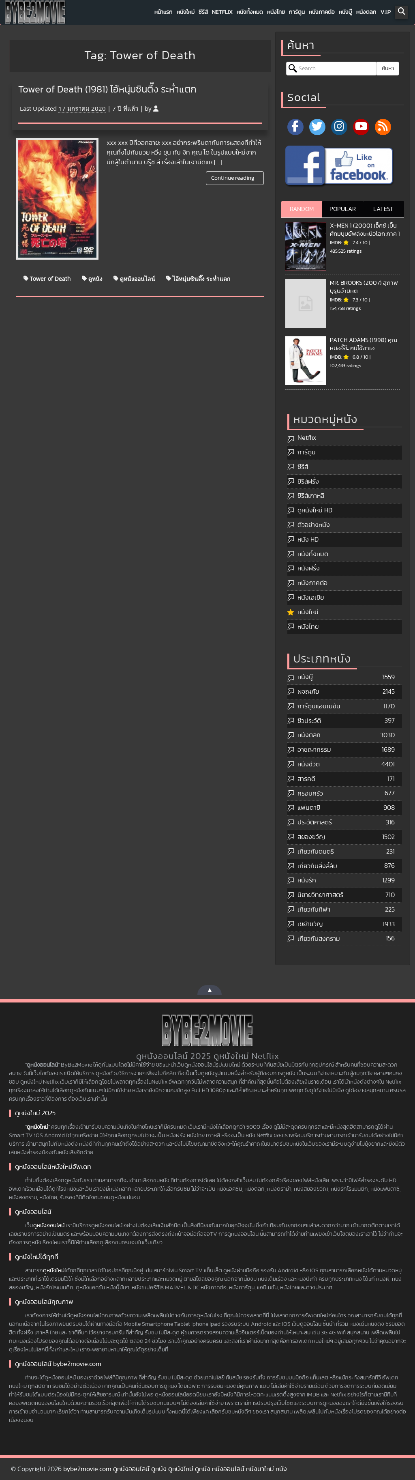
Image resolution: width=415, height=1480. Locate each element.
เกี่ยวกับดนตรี (315, 851)
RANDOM (302, 209)
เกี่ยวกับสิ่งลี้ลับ (317, 866)
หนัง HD (308, 539)
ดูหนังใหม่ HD (314, 510)
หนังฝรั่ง (308, 568)
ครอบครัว (310, 793)
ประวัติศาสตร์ (314, 822)
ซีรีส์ (203, 12)
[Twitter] (317, 127)
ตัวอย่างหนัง (313, 525)
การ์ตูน (297, 12)
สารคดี (306, 779)
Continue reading (233, 178)
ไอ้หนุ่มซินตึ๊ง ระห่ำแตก (200, 278)
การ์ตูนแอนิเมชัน (318, 706)
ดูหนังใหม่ (37, 1127)
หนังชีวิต (308, 764)
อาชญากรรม (314, 749)
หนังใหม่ (186, 12)
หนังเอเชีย (310, 597)
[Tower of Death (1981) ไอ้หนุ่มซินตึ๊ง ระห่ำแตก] (57, 199)
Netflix (222, 12)
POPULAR (342, 209)
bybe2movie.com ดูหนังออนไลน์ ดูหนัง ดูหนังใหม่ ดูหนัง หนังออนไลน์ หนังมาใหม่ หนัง (175, 1469)
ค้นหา (388, 68)
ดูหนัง (95, 278)
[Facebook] (295, 127)
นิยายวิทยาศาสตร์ (320, 895)
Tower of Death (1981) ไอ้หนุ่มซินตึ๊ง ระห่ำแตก (107, 90)
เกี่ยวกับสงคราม (318, 939)
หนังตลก (366, 12)
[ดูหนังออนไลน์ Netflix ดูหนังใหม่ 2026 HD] (35, 14)
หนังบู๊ (345, 12)
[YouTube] (361, 127)
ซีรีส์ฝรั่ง (308, 481)
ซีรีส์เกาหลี (310, 496)
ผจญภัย (308, 691)
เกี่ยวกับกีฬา (313, 909)
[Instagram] (339, 127)
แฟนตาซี (308, 808)
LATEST (383, 209)
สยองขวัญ (311, 837)
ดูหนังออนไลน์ (136, 278)
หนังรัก (306, 880)
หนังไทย (276, 12)
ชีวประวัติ (309, 721)
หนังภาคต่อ (322, 12)
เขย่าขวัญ (310, 924)
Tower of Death (49, 278)
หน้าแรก (163, 12)
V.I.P (386, 12)
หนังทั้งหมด (250, 12)
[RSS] (383, 127)
